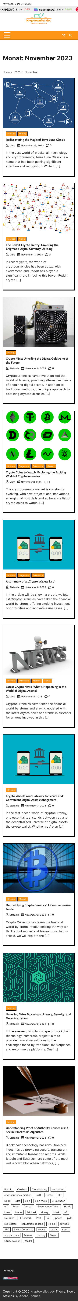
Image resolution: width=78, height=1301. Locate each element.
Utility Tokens (12, 1241)
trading (41, 1235)
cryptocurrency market (17, 1195)
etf (6, 1206)
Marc (12, 145)
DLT (60, 1195)
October (9, 1218)
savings (64, 1223)
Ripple (51, 1223)
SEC (6, 1229)
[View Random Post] (64, 35)
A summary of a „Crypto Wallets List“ (30, 581)
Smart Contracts (23, 1229)
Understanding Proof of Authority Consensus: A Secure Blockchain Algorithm (37, 1130)
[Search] (70, 35)
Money (44, 1212)
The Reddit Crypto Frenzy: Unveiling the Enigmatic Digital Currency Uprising (32, 247)
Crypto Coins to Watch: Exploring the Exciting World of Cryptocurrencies (36, 474)
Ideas (7, 1212)
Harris (67, 1206)
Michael (31, 1212)
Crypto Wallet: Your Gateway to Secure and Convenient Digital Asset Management (34, 798)
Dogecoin (24, 466)
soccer (42, 1229)
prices (58, 1218)
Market (11, 133)
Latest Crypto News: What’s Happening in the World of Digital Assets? (36, 689)
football (28, 1206)
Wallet (28, 1241)
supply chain (11, 1235)
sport (65, 1229)
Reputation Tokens (32, 1223)
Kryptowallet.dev (42, 1291)
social (54, 1229)
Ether (15, 1206)
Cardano (22, 1189)
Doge (7, 1200)
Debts (49, 1195)
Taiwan (28, 1235)
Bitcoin (11, 466)
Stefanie (14, 368)
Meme (18, 1212)
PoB (38, 1218)
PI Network (25, 1218)
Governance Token (48, 1206)
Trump (53, 1235)
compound (58, 1189)
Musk (56, 1212)
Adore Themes (29, 1296)
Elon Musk (41, 1200)
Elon (27, 1200)
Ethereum (38, 466)
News (22, 239)
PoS (48, 1218)
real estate (10, 1223)
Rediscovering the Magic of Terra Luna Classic (35, 139)
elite (17, 1200)
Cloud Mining (39, 1189)
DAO (38, 1195)
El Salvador (58, 1200)
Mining (22, 133)
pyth (70, 1218)
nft (66, 1212)
